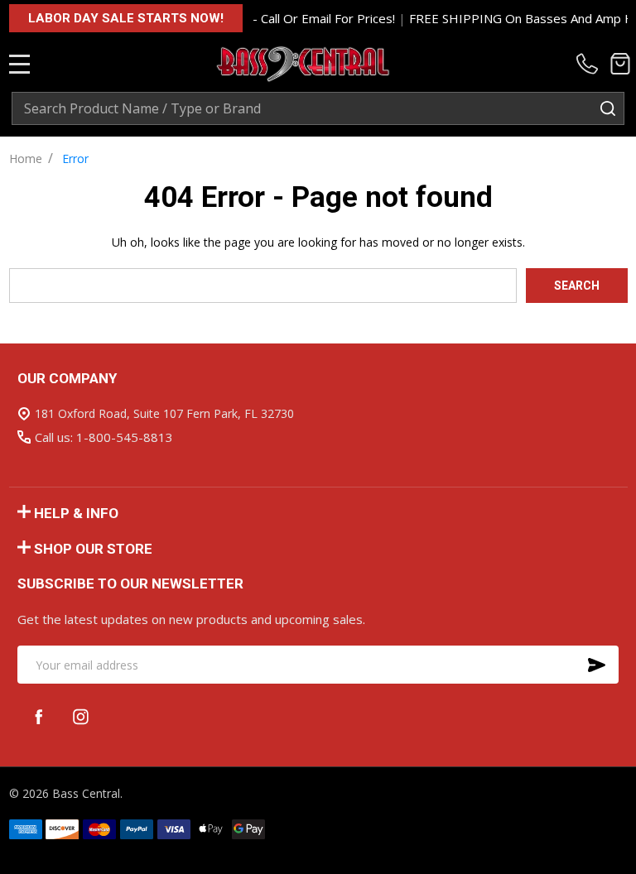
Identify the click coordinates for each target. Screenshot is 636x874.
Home (25, 158)
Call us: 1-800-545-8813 (104, 437)
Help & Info (76, 513)
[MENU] (20, 63)
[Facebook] (38, 716)
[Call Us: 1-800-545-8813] (590, 63)
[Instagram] (81, 716)
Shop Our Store (93, 548)
